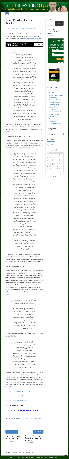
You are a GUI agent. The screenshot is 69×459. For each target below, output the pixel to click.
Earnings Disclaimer (54, 457)
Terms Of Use (25, 457)
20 (54, 163)
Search (49, 20)
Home (11, 457)
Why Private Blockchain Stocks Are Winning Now (56, 95)
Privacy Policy (17, 457)
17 (47, 163)
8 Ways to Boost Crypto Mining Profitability (54, 107)
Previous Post (12, 431)
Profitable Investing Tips (15, 28)
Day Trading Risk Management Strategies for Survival (55, 121)
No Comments (11, 441)
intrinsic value (33, 418)
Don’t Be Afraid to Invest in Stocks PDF (18, 396)
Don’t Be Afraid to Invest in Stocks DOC (18, 391)
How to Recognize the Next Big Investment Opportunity (55, 114)
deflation (32, 148)
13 (54, 160)
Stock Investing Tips (29, 28)
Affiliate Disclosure (39, 457)
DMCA (46, 457)
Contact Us (31, 457)
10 (47, 160)
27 (54, 167)
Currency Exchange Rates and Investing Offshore (33, 438)
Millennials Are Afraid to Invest (31, 38)
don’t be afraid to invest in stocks (18, 418)
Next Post (38, 431)
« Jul (54, 176)
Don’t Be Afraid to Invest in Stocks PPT (18, 400)
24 (47, 167)
